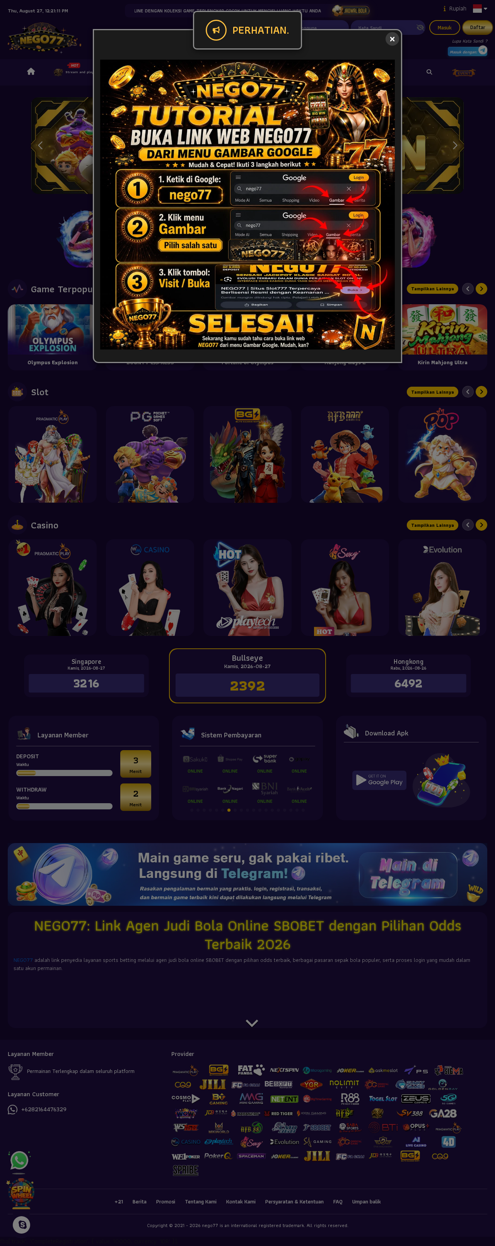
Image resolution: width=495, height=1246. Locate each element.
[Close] (392, 39)
